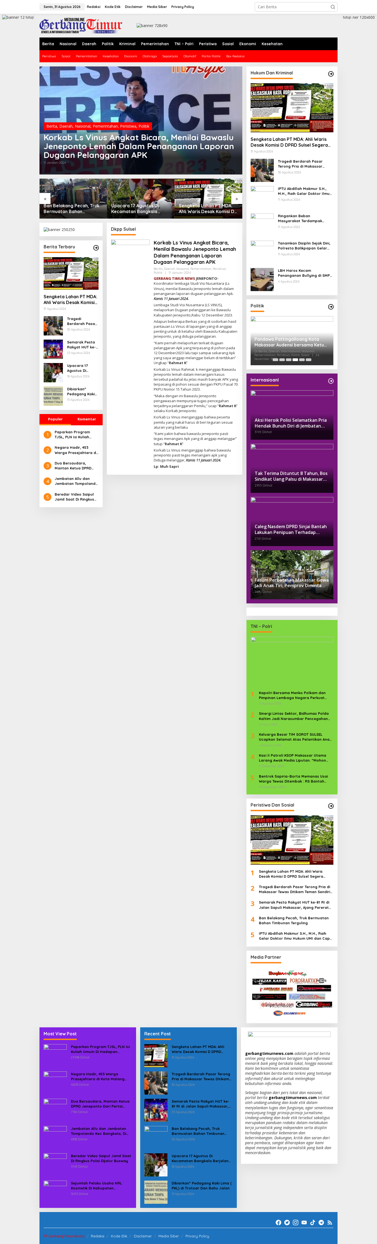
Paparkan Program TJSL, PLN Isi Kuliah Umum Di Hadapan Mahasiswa (72, 434)
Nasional (83, 126)
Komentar (87, 419)
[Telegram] (321, 1222)
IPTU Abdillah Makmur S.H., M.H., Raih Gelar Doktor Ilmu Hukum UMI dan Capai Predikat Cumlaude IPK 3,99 (304, 191)
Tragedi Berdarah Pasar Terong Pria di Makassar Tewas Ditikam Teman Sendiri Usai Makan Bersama (82, 321)
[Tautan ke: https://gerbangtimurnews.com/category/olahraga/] (331, 806)
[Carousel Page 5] (302, 359)
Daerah (66, 126)
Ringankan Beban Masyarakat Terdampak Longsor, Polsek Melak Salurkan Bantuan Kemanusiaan (300, 218)
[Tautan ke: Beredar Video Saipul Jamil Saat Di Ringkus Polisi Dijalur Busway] (55, 1164)
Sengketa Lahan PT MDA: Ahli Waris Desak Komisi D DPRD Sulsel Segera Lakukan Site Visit (206, 208)
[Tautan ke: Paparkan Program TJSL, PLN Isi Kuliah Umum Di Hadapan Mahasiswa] (55, 1055)
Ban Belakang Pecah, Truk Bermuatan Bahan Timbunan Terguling (71, 208)
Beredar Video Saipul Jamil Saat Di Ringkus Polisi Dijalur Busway (74, 497)
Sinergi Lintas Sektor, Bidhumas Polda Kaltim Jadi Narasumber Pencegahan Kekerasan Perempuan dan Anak (294, 716)
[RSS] (329, 1222)
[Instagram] (295, 1222)
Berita (51, 126)
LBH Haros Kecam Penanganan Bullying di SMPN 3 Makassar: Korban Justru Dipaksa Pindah (305, 273)
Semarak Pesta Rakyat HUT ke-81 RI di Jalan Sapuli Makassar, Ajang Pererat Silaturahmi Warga (82, 345)
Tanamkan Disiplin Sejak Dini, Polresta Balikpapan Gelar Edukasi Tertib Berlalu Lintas (304, 246)
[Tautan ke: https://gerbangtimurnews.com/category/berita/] (96, 247)
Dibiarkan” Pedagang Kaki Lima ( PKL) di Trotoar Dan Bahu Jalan (81, 391)
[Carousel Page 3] (288, 359)
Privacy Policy (197, 1236)
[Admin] (80, 25)
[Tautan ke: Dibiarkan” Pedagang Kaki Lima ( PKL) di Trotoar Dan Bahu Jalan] (53, 395)
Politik (144, 126)
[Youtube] (304, 1222)
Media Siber (168, 1236)
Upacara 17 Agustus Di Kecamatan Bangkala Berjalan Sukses (135, 208)
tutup (30, 17)
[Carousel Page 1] (275, 359)
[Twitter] (287, 1222)
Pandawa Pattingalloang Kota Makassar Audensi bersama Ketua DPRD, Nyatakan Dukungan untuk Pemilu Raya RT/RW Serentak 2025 (290, 342)
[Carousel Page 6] (308, 359)
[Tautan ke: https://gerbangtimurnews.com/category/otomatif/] (331, 74)
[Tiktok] (312, 1222)
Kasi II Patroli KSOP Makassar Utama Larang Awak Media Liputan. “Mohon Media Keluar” (292, 758)
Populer (55, 419)
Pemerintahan (105, 126)
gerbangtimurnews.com (269, 1053)
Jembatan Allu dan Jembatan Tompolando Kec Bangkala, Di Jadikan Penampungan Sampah (76, 481)
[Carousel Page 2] (282, 359)
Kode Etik (119, 1236)
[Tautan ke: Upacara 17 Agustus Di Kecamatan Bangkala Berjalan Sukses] (141, 199)
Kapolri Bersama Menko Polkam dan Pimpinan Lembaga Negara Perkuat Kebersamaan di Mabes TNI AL (292, 695)
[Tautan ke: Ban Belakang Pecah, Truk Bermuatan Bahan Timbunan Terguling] (73, 199)
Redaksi (97, 1236)
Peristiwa (128, 126)
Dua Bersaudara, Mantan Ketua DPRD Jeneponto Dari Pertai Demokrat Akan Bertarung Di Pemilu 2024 (75, 466)
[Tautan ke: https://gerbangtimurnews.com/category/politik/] (331, 306)
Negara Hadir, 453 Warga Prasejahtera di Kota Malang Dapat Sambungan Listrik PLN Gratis (76, 450)
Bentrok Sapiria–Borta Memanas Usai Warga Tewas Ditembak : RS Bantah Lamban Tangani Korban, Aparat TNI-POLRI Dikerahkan (293, 779)
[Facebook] (278, 1222)
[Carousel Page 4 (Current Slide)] (295, 359)
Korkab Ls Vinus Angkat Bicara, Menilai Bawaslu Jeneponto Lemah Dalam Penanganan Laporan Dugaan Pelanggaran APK (139, 146)
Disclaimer (143, 1236)
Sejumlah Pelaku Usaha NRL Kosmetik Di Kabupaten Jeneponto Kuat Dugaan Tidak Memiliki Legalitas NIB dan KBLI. (100, 1186)
